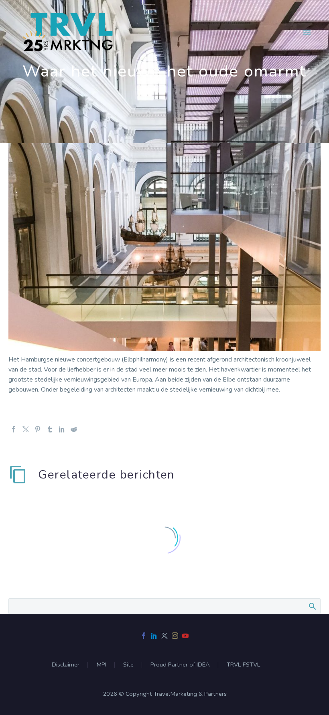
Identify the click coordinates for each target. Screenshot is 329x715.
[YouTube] (185, 635)
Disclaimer (65, 665)
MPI (101, 665)
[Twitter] (25, 429)
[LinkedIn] (62, 429)
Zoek (312, 606)
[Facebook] (13, 429)
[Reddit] (74, 429)
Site (128, 665)
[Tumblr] (50, 429)
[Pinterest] (38, 429)
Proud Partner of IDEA (180, 665)
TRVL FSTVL (243, 665)
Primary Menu (307, 32)
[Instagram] (175, 635)
